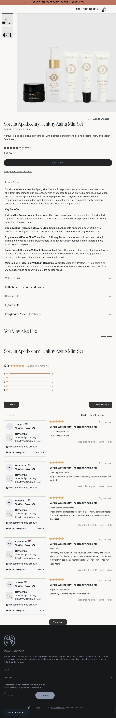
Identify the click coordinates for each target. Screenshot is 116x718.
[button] (58, 147)
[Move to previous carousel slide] (103, 336)
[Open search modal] (98, 9)
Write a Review (103, 405)
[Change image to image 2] (7, 32)
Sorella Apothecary (17, 129)
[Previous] (25, 2)
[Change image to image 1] (7, 19)
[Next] (91, 2)
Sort (83, 415)
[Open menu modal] (111, 9)
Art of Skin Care (58, 708)
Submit (45, 695)
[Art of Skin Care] (85, 9)
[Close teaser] (29, 708)
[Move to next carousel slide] (109, 336)
